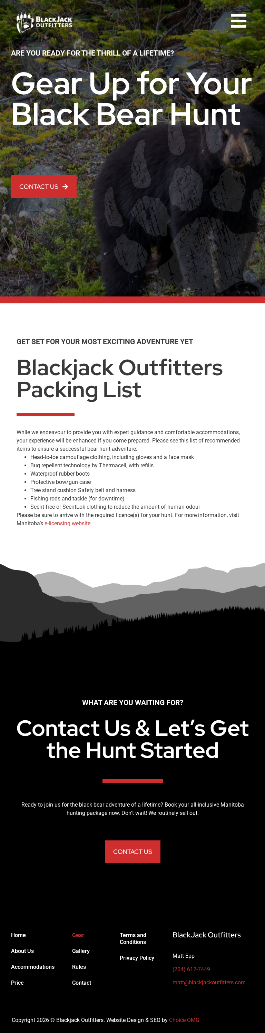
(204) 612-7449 (191, 969)
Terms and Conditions (133, 938)
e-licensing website (67, 523)
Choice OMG (184, 1020)
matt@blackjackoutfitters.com (209, 982)
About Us (22, 951)
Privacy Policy (137, 958)
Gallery (81, 951)
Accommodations (33, 967)
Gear (78, 935)
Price (17, 983)
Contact (81, 983)
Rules (79, 967)
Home (18, 935)
